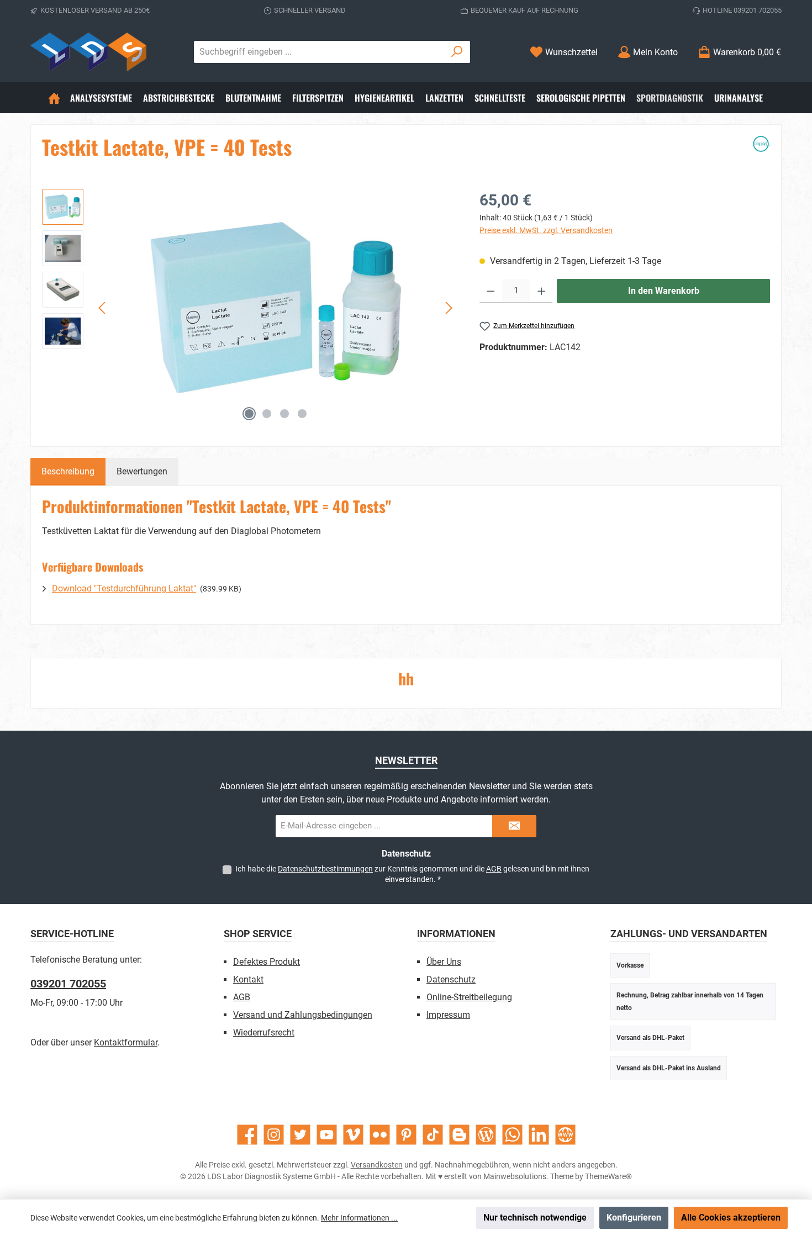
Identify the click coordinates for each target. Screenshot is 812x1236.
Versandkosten (377, 1164)
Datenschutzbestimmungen (325, 868)
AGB (494, 868)
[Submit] (514, 826)
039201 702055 (68, 983)
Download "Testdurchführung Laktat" (124, 588)
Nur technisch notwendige (535, 1217)
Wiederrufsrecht (263, 1032)
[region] (249, 307)
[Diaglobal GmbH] (761, 151)
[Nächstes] (448, 308)
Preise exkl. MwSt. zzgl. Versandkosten (546, 230)
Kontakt (248, 979)
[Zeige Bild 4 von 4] (302, 413)
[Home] (54, 97)
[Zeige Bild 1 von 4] (249, 413)
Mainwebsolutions (514, 1176)
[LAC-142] (275, 307)
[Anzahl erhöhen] (541, 291)
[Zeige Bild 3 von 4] (284, 413)
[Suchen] (457, 52)
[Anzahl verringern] (490, 291)
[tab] (68, 471)
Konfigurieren (634, 1217)
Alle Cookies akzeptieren (731, 1217)
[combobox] (319, 52)
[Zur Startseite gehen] (88, 52)
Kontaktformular (125, 1042)
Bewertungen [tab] (142, 471)
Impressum (448, 1015)
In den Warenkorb (663, 291)
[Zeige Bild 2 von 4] (266, 413)
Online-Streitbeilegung (469, 997)
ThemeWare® (608, 1176)
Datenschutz (451, 979)
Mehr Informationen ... (359, 1217)
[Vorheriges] (102, 308)
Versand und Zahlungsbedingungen (302, 1015)
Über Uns (443, 962)
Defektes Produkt (266, 962)
